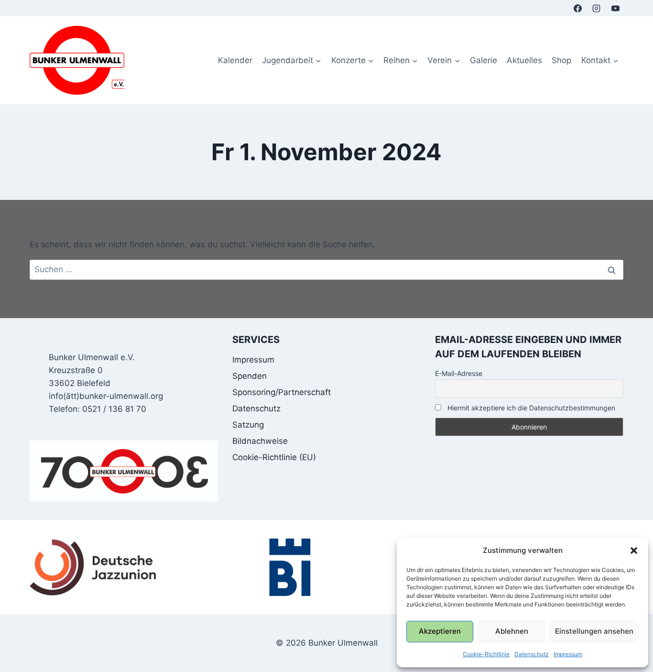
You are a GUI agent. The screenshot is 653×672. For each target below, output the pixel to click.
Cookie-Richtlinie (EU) (274, 457)
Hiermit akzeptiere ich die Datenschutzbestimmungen (530, 408)
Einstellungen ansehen (594, 631)
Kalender (235, 60)
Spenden (249, 376)
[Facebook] (578, 8)
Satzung (248, 425)
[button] (634, 550)
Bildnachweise (260, 441)
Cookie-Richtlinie (486, 654)
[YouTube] (615, 8)
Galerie (483, 60)
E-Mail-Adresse (458, 373)
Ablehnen (511, 631)
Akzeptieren (440, 631)
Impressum (568, 654)
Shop (561, 60)
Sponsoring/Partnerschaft (281, 392)
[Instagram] (596, 8)
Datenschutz (531, 654)
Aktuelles (524, 60)
